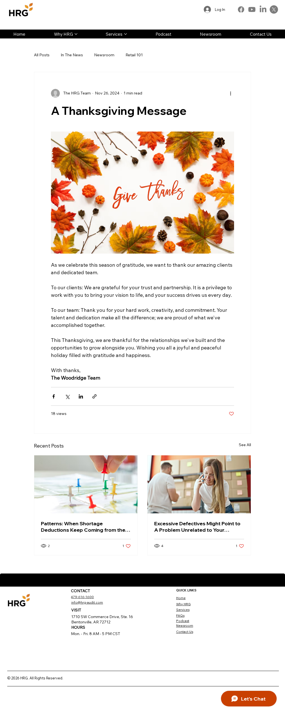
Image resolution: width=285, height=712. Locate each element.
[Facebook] (241, 9)
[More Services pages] (125, 34)
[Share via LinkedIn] (80, 396)
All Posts (42, 54)
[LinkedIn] (263, 9)
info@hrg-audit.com (87, 602)
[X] (274, 9)
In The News (72, 54)
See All (245, 444)
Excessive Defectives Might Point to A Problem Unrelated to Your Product (197, 526)
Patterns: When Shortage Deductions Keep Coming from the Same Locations (83, 526)
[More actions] (230, 93)
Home (181, 598)
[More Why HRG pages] (76, 34)
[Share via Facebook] (53, 396)
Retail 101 (134, 54)
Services (183, 610)
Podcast (182, 621)
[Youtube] (252, 9)
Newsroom (104, 54)
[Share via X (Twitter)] (67, 396)
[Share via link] (94, 396)
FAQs (180, 616)
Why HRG (183, 604)
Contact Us (184, 632)
